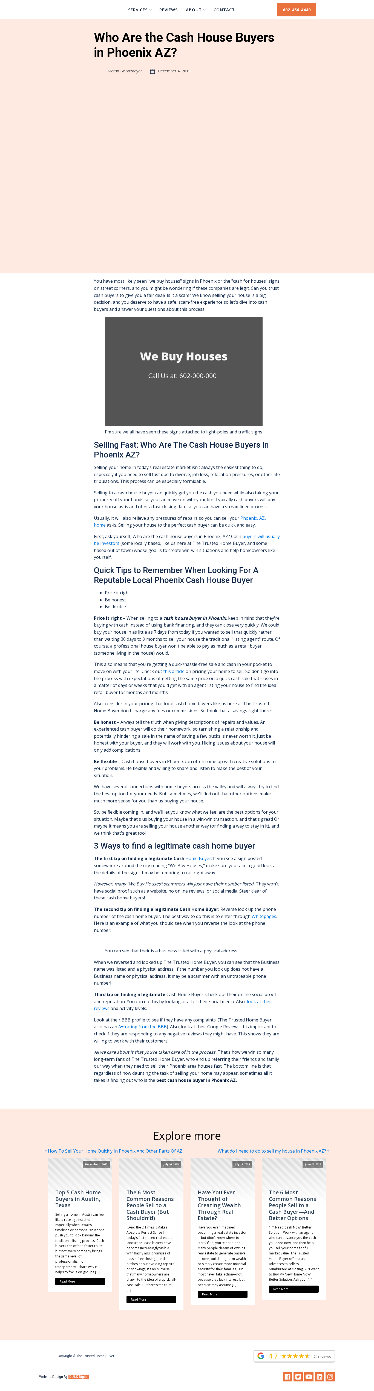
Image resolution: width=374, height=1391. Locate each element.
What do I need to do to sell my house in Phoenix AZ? (272, 1151)
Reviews (168, 9)
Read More (67, 1281)
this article (174, 671)
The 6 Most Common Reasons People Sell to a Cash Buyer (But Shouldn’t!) (150, 1205)
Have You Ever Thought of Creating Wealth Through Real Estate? (219, 1205)
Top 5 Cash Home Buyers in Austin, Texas (78, 1198)
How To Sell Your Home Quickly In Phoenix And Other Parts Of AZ (115, 1151)
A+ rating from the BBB (142, 1027)
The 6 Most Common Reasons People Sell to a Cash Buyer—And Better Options (292, 1205)
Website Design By (64, 1377)
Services (138, 9)
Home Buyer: (198, 858)
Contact (224, 9)
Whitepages (263, 916)
